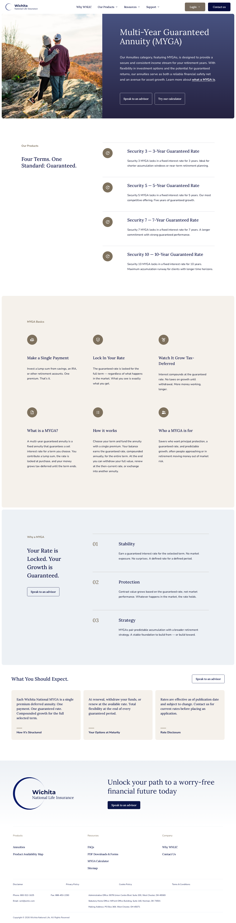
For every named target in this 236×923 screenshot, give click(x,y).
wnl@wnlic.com (27, 901)
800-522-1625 (27, 895)
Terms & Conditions (181, 884)
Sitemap (93, 868)
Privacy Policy (72, 884)
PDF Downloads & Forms (103, 854)
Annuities (19, 847)
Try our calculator (169, 98)
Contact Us (169, 854)
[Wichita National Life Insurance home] (22, 6)
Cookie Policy (125, 884)
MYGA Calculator (98, 861)
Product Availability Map (28, 854)
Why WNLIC (84, 7)
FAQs (91, 847)
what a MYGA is (203, 80)
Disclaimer (18, 884)
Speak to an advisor (136, 98)
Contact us (219, 7)
